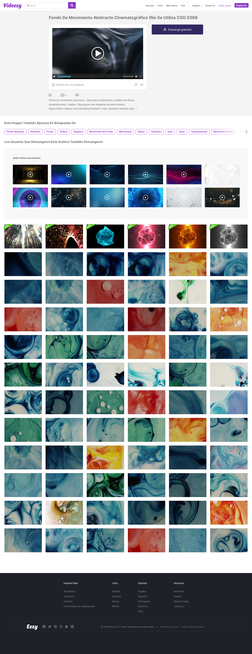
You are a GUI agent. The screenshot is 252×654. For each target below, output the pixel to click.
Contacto (179, 606)
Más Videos (171, 5)
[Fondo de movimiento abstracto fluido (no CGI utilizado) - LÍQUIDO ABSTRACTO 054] (23, 292)
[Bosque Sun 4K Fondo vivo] (23, 236)
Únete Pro (210, 5)
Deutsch (143, 606)
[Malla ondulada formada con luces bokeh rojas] (64, 236)
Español (142, 596)
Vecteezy (69, 596)
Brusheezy (70, 591)
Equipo (178, 596)
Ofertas (116, 591)
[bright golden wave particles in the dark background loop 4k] (222, 198)
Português (144, 601)
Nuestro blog (181, 601)
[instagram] (60, 626)
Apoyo (115, 601)
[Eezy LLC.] (32, 626)
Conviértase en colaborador (79, 606)
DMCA (115, 606)
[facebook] (44, 626)
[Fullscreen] (141, 76)
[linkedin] (72, 626)
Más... (141, 611)
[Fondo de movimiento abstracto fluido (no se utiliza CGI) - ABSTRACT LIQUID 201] (105, 430)
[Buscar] (72, 5)
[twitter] (49, 626)
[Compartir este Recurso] (142, 85)
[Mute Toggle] (136, 76)
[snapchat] (66, 626)
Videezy (68, 601)
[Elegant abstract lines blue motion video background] (68, 175)
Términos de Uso (169, 626)
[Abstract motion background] (30, 198)
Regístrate (241, 5)
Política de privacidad (192, 626)
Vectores (150, 5)
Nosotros (179, 591)
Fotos (160, 5)
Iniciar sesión (225, 5)
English (142, 591)
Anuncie (116, 596)
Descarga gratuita (179, 29)
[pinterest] (55, 626)
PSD (183, 5)
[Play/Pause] (54, 76)
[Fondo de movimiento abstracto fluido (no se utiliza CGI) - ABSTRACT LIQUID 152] (229, 485)
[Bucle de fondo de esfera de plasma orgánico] (105, 236)
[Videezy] (12, 6)
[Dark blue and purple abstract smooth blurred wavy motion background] (183, 175)
